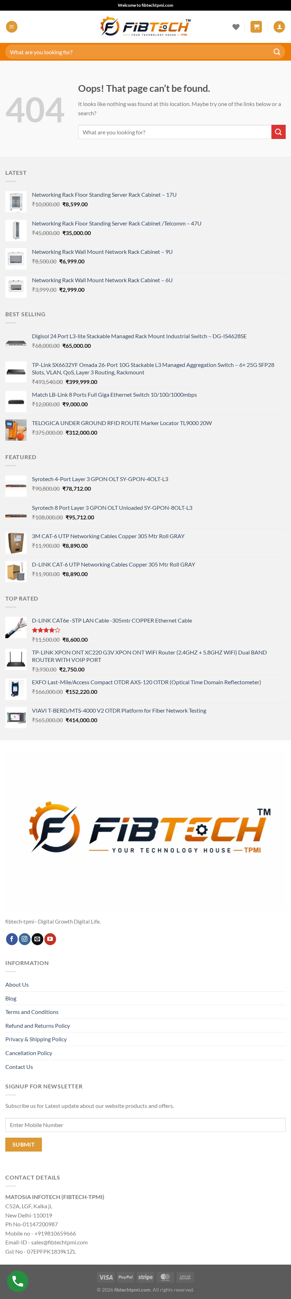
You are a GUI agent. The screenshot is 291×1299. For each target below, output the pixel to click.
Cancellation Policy (28, 1052)
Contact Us (19, 1066)
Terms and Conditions (32, 1011)
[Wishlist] (236, 27)
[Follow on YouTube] (50, 939)
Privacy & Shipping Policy (36, 1039)
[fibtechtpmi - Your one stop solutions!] (145, 27)
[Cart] (256, 27)
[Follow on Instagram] (25, 939)
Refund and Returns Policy (37, 1025)
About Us (17, 984)
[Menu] (11, 27)
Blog (10, 998)
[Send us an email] (37, 939)
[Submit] (277, 51)
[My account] (279, 27)
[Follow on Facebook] (12, 939)
